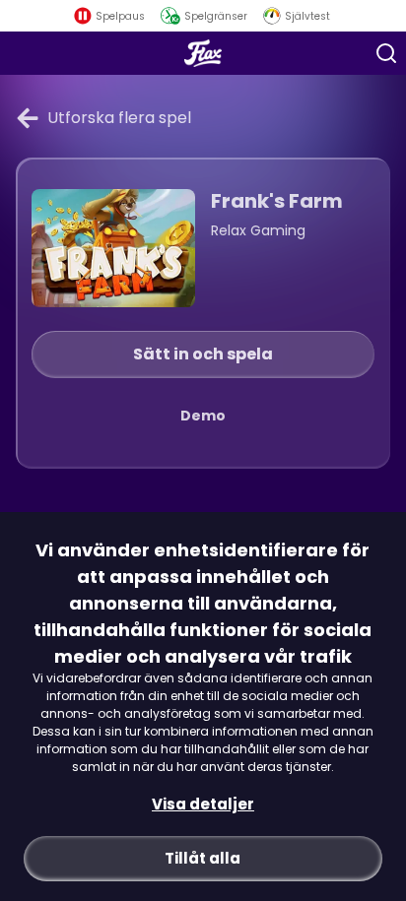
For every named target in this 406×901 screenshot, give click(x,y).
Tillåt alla (202, 858)
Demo (203, 415)
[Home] (203, 53)
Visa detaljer (203, 804)
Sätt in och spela (203, 354)
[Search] (386, 53)
